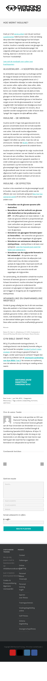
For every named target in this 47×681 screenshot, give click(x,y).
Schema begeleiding (23, 622)
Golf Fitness (23, 616)
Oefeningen (23, 560)
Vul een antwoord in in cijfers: (14, 515)
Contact (22, 555)
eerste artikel (19, 34)
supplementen (8, 37)
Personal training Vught (22, 587)
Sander (9, 398)
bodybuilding (26, 401)
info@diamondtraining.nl (12, 568)
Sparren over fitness (23, 596)
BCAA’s (25, 143)
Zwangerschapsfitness (23, 629)
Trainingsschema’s (23, 603)
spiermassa (6, 403)
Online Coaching (22, 566)
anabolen (19, 401)
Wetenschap (7, 401)
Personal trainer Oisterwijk (23, 576)
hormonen (34, 401)
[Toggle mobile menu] (43, 15)
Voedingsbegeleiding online (23, 609)
